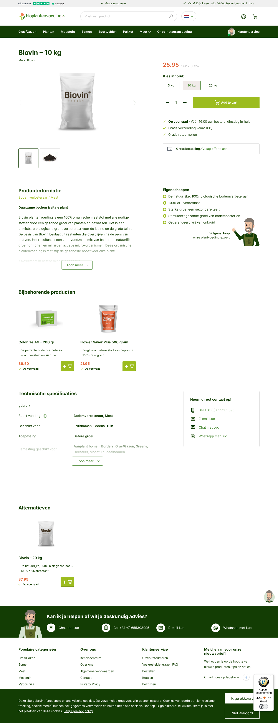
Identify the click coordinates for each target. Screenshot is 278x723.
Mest (21, 671)
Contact (86, 677)
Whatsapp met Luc (213, 436)
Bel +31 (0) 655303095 (216, 410)
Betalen (147, 677)
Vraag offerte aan (214, 148)
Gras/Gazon (27, 31)
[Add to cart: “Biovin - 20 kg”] (67, 582)
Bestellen (148, 671)
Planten (48, 31)
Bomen (86, 31)
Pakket (128, 31)
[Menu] (271, 676)
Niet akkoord (242, 713)
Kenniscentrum (90, 658)
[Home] (41, 16)
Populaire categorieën (37, 649)
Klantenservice (155, 649)
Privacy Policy (90, 684)
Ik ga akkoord (242, 698)
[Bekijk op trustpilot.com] (41, 3)
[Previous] (23, 103)
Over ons (88, 649)
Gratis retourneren (155, 658)
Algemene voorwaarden (97, 671)
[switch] (263, 706)
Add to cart (229, 102)
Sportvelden (107, 31)
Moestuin (68, 31)
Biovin (31, 60)
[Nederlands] (188, 16)
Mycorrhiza (26, 684)
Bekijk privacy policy (78, 711)
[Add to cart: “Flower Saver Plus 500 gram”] (129, 366)
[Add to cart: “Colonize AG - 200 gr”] (67, 366)
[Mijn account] (243, 16)
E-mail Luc (207, 419)
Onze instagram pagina (174, 31)
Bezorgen (149, 684)
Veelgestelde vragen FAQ (160, 664)
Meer (143, 31)
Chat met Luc (209, 427)
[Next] (131, 103)
